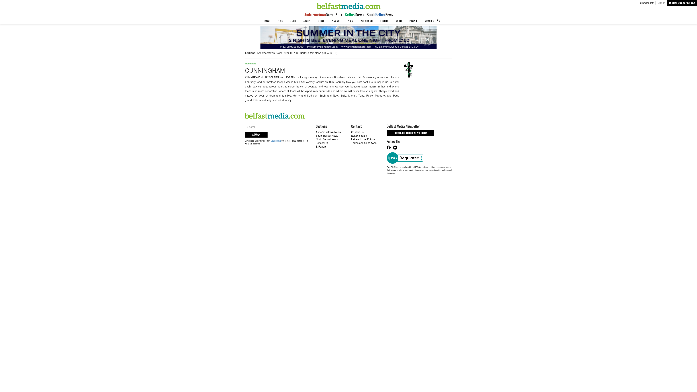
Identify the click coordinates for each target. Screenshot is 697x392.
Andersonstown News (328, 132)
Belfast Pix (322, 143)
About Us (429, 20)
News (280, 20)
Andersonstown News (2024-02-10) (277, 53)
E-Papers (384, 20)
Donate (267, 20)
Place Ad (335, 20)
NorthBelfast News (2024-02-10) (318, 53)
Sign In (661, 3)
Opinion (321, 20)
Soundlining (276, 141)
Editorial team (359, 135)
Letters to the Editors (363, 139)
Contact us (357, 132)
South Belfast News (327, 135)
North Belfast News (327, 139)
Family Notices (366, 20)
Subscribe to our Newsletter (410, 133)
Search (256, 134)
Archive (307, 20)
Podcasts (413, 20)
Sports (293, 20)
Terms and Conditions (363, 143)
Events (350, 20)
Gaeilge (399, 20)
